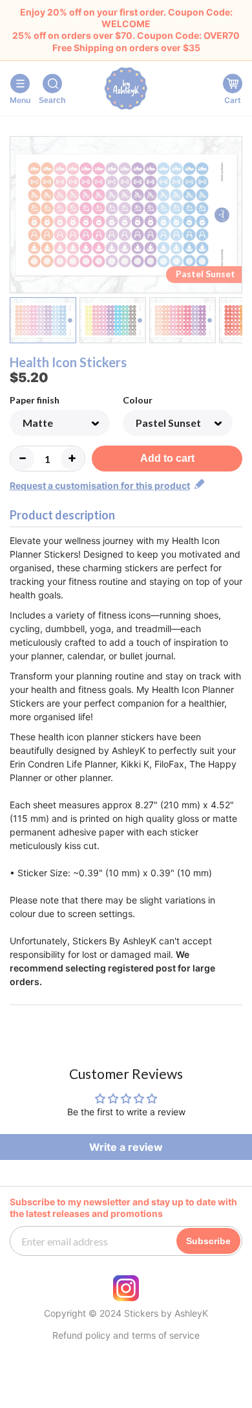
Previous (18, 217)
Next (234, 217)
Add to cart (167, 458)
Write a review (126, 1147)
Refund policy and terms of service (126, 1335)
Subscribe (208, 1241)
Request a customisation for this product (100, 485)
